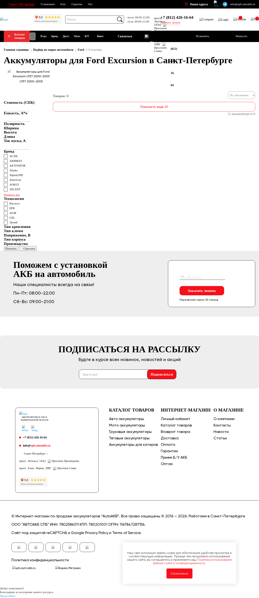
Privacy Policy (96, 532)
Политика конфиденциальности (40, 560)
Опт (90, 4)
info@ (36, 445)
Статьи (220, 438)
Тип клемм (13, 231)
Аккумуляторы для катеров (133, 444)
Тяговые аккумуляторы (129, 438)
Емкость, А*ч (15, 113)
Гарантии (76, 4)
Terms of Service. (126, 532)
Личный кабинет (175, 418)
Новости (221, 431)
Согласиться (179, 573)
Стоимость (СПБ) (19, 102)
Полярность (14, 124)
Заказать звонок (202, 290)
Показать (11, 248)
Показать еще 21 (154, 107)
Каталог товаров (19, 36)
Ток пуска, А (15, 141)
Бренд (9, 151)
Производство (16, 244)
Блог (63, 4)
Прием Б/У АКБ (174, 457)
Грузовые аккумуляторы (130, 431)
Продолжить (8, 595)
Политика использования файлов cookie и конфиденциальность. (192, 561)
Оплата (168, 444)
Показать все (12, 194)
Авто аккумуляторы (126, 418)
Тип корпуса (15, 239)
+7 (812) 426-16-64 (176, 17)
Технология (14, 198)
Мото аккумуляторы (127, 425)
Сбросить (29, 248)
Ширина (11, 128)
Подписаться (162, 374)
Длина (9, 136)
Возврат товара (175, 431)
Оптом (167, 464)
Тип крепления (17, 227)
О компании (48, 4)
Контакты (222, 425)
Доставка (170, 438)
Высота (10, 132)
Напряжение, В (17, 235)
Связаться (125, 36)
